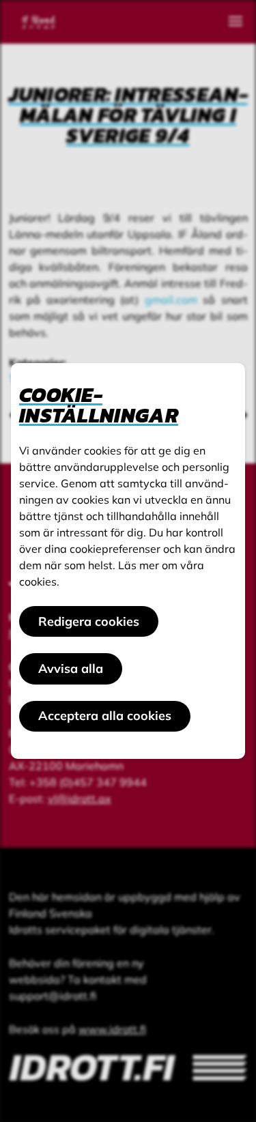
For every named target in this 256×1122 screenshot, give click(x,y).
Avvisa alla (70, 668)
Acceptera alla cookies (104, 715)
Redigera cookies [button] (88, 621)
